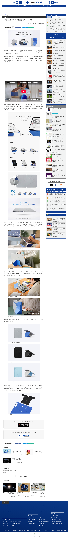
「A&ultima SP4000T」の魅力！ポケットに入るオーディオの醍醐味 (59, 52)
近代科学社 (30, 521)
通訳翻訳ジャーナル (44, 511)
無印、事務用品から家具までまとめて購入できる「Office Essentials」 (58, 165)
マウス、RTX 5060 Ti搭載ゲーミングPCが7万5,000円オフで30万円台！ (59, 67)
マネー (44, 5)
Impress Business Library (19, 511)
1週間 (59, 17)
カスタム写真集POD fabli (57, 521)
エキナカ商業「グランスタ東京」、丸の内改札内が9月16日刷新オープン (37, 494)
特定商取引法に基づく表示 (61, 530)
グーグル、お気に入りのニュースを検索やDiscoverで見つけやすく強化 (58, 129)
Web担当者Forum (6, 509)
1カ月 (63, 17)
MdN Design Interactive (45, 521)
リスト (13, 27)
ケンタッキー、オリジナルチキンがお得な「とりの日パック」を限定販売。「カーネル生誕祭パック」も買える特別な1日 (57, 201)
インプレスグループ (51, 530)
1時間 (49, 17)
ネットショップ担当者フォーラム (20, 509)
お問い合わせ (15, 530)
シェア (19, 27)
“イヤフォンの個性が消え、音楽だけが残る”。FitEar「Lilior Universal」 (58, 57)
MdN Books (43, 519)
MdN (40, 517)
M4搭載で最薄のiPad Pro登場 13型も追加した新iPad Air (17, 460)
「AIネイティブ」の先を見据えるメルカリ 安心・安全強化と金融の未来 (59, 220)
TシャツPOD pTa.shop (56, 519)
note (32, 27)
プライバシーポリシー (38, 530)
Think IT (4, 507)
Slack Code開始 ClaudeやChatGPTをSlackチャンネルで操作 (58, 175)
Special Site (51, 37)
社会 (51, 5)
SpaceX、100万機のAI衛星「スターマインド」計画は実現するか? (9, 494)
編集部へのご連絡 (30, 530)
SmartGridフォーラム (18, 507)
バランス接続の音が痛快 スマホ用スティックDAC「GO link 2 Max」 (58, 116)
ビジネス (24, 5)
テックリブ (42, 523)
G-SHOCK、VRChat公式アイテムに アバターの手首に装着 (58, 142)
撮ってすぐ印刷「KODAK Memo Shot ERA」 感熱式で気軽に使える (59, 235)
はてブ (26, 27)
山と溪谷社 (30, 515)
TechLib (42, 525)
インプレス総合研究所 (7, 511)
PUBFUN (53, 513)
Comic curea (54, 509)
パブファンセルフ (55, 515)
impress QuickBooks (56, 511)
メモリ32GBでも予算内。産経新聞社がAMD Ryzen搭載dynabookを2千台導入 (59, 42)
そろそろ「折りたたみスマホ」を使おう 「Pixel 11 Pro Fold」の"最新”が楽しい (23, 494)
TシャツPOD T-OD (32, 511)
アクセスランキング (53, 15)
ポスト (9, 27)
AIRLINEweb (43, 507)
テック (17, 5)
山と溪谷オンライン (32, 517)
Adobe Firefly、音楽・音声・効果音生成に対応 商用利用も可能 (58, 170)
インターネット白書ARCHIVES (8, 525)
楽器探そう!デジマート (33, 509)
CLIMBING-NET (32, 519)
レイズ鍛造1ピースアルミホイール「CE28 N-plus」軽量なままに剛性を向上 (59, 91)
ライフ (30, 5)
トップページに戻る (23, 476)
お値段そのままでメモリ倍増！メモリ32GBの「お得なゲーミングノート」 (59, 77)
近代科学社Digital (32, 523)
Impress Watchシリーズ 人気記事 (56, 189)
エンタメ (37, 5)
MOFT (4, 472)
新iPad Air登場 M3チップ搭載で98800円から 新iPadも (17, 451)
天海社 (53, 507)
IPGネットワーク (54, 517)
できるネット (5, 523)
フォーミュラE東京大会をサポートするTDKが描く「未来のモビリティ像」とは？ (59, 101)
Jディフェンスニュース (45, 509)
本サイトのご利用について (6, 530)
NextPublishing (17, 523)
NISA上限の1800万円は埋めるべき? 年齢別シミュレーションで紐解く (59, 225)
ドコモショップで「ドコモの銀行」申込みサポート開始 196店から (58, 160)
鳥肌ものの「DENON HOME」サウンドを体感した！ (58, 96)
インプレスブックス (18, 521)
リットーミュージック (33, 507)
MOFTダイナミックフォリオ (9, 470)
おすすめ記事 (51, 215)
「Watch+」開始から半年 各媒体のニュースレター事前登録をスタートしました (58, 151)
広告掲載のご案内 (22, 530)
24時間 (54, 17)
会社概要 (45, 530)
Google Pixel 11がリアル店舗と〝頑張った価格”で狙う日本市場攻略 (59, 230)
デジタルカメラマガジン (7, 521)
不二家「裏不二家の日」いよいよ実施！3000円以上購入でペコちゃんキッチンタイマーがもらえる (57, 205)
